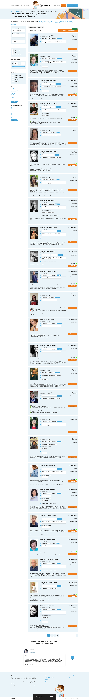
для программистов (36, 22)
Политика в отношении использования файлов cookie (69, 679)
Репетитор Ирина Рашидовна (47, 489)
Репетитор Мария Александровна (48, 345)
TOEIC (55, 21)
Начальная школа (14, 90)
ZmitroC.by (75, 698)
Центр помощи (75, 0)
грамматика (20, 22)
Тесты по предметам (49, 677)
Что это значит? (37, 697)
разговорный (63, 22)
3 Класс (12, 99)
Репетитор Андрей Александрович (49, 559)
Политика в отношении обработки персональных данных (70, 676)
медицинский (47, 22)
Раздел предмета (15, 33)
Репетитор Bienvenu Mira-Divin (47, 251)
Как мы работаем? (66, 0)
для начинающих (27, 22)
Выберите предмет (16, 28)
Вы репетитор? (57, 5)
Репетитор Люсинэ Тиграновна (48, 176)
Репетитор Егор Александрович (48, 515)
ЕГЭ (42, 22)
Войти (63, 5)
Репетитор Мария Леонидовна (48, 80)
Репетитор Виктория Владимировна (49, 418)
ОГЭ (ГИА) (57, 22)
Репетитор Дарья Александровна (48, 293)
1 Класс (12, 96)
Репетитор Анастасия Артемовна (48, 438)
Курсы (46, 679)
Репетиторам (48, 683)
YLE (58, 21)
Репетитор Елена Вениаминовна (48, 582)
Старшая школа (14, 91)
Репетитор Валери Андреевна (47, 392)
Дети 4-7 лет (13, 88)
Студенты (13, 93)
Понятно (51, 696)
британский (14, 22)
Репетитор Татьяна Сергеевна (47, 200)
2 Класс (12, 97)
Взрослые (13, 94)
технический (70, 22)
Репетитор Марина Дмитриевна (48, 539)
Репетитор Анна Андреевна (47, 605)
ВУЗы (46, 675)
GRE (47, 21)
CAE (40, 21)
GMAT (44, 21)
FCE (42, 21)
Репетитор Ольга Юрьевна (47, 55)
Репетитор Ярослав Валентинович (49, 369)
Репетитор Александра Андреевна (48, 227)
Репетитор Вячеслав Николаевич (48, 103)
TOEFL (52, 21)
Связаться (72, 49)
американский (63, 21)
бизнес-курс (69, 21)
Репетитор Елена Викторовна (47, 129)
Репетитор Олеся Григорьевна (47, 465)
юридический (14, 24)
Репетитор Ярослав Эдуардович (48, 35)
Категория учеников (16, 38)
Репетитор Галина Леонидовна (48, 151)
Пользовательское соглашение (69, 681)
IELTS (49, 21)
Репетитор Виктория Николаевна (48, 271)
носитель (52, 22)
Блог (53, 0)
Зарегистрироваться (72, 5)
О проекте (58, 0)
